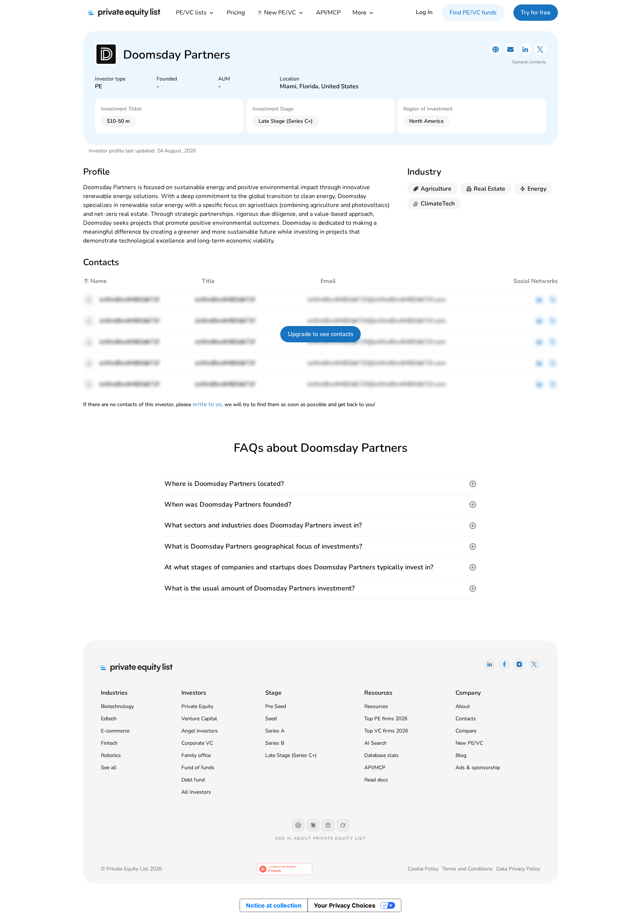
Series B (274, 743)
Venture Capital (199, 718)
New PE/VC (469, 743)
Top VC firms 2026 (386, 730)
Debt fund (193, 779)
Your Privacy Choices (344, 905)
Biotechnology (117, 706)
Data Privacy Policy (518, 868)
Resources (376, 706)
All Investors (196, 792)
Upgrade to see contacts (321, 334)
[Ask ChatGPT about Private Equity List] (298, 825)
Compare (466, 730)
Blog (461, 755)
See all (108, 767)
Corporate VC (197, 743)
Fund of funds (197, 767)
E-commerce (115, 730)
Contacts (466, 718)
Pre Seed (275, 706)
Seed (271, 718)
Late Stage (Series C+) (290, 755)
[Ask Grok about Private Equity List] (343, 825)
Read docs (376, 779)
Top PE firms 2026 (385, 718)
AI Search (375, 743)
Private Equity (197, 706)
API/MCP (328, 13)
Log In (424, 12)
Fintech (109, 743)
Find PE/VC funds (473, 13)
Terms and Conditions (467, 868)
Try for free (535, 13)
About (463, 706)
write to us (207, 404)
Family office (196, 755)
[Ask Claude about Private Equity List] (313, 825)
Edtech (108, 718)
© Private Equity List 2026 (131, 868)
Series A (275, 730)
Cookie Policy (423, 868)
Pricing (236, 13)
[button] (320, 484)
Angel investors (199, 730)
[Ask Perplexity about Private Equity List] (328, 825)
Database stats (381, 755)
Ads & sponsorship (478, 767)
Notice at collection (274, 905)
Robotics (111, 755)
